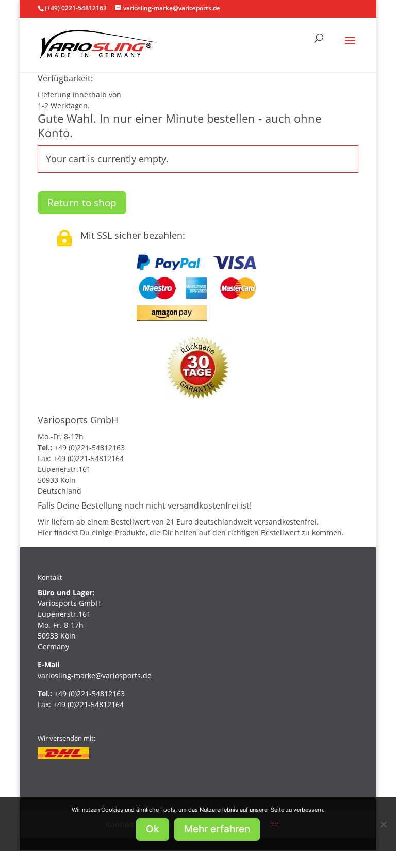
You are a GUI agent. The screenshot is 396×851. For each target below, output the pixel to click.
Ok (152, 829)
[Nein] (383, 824)
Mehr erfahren (217, 829)
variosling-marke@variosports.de (95, 675)
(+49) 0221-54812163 (76, 8)
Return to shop (82, 202)
